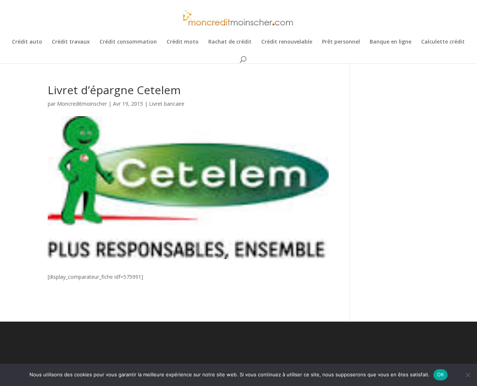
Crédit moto (183, 42)
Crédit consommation (128, 42)
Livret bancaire (166, 103)
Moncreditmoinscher (82, 103)
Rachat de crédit (230, 42)
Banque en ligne (390, 42)
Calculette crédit (443, 42)
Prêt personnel (341, 42)
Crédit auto (27, 42)
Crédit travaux (71, 42)
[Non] (467, 375)
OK (440, 374)
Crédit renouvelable (286, 42)
